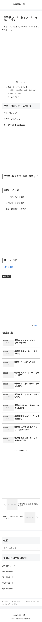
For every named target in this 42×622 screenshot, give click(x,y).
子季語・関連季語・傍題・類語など (23, 90)
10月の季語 (8, 267)
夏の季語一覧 (8, 577)
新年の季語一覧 (8, 566)
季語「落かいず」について (17, 87)
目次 (18, 82)
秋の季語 (7, 276)
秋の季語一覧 (8, 583)
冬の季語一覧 (8, 589)
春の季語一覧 (8, 572)
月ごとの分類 (14, 97)
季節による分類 (15, 94)
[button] (38, 548)
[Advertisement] (21, 55)
